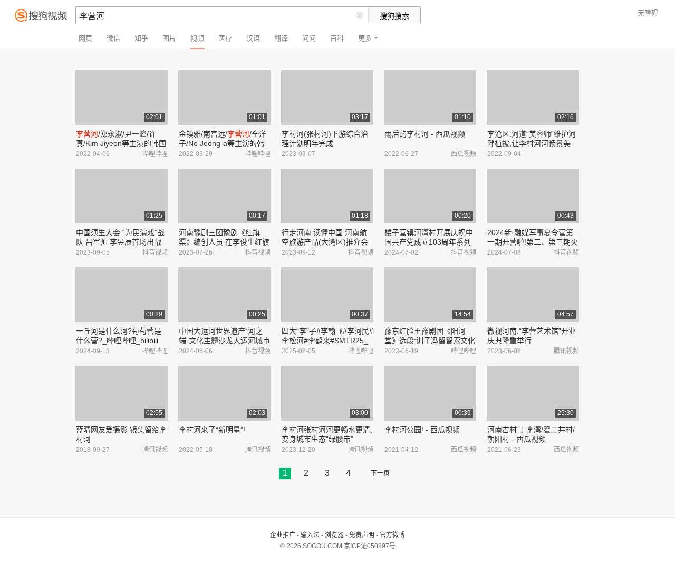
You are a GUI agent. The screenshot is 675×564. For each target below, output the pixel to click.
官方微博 (392, 535)
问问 (309, 38)
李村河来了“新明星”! (212, 429)
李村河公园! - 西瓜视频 (422, 429)
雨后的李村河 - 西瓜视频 (424, 134)
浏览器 (334, 535)
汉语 (253, 38)
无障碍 (648, 13)
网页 (85, 38)
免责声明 (361, 535)
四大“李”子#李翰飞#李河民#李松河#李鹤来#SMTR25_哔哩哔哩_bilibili (327, 340)
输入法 (310, 535)
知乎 (141, 38)
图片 (169, 38)
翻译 (281, 38)
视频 (197, 38)
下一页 (380, 473)
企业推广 (282, 535)
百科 (337, 38)
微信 (113, 38)
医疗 (225, 38)
